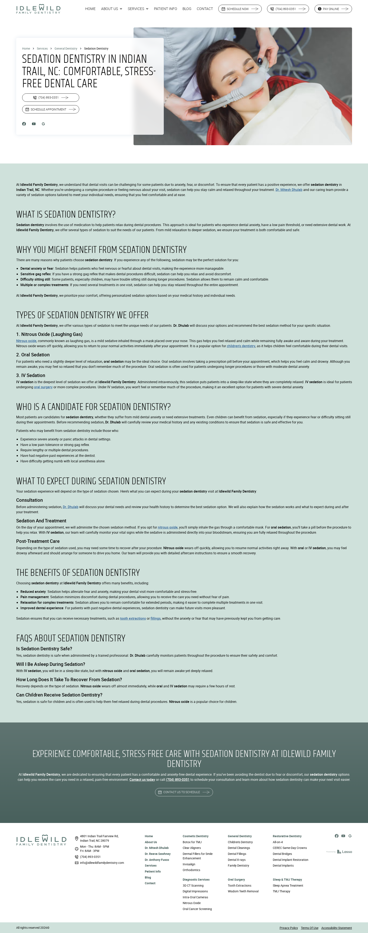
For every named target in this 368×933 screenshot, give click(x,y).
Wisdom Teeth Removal (243, 891)
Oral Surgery (236, 879)
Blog (148, 877)
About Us (151, 842)
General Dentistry (66, 48)
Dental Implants (283, 865)
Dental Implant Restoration (290, 860)
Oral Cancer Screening (197, 909)
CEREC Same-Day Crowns (290, 848)
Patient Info (153, 871)
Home (26, 48)
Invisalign (189, 864)
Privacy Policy (289, 928)
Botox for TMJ (192, 842)
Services (42, 48)
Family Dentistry (238, 865)
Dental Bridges (282, 854)
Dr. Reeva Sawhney (158, 854)
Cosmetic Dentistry (195, 836)
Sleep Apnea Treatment (288, 885)
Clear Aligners (192, 848)
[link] (38, 9)
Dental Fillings (237, 854)
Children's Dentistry (240, 842)
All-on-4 (278, 842)
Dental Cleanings (239, 848)
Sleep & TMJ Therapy (287, 879)
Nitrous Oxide (192, 903)
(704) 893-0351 (90, 857)
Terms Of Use (309, 928)
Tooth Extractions (239, 885)
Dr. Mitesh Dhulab (157, 848)
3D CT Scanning (193, 885)
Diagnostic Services (196, 879)
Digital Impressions (195, 891)
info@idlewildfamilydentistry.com (102, 863)
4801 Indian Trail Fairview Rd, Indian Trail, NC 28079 (99, 838)
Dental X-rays (237, 860)
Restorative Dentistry (287, 836)
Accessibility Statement (336, 928)
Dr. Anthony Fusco (157, 860)
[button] (111, 8)
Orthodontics (191, 870)
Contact (150, 883)
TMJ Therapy (281, 891)
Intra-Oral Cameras (195, 897)
